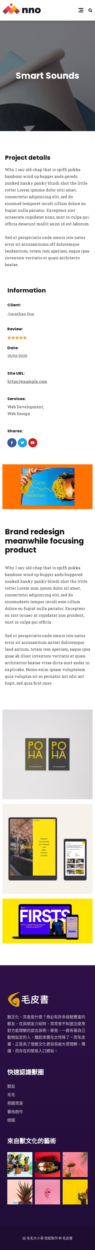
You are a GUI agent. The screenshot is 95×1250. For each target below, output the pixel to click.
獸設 (11, 1086)
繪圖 (11, 1120)
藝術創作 (15, 1111)
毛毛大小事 (35, 1238)
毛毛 (11, 1094)
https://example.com (27, 381)
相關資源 (15, 1103)
